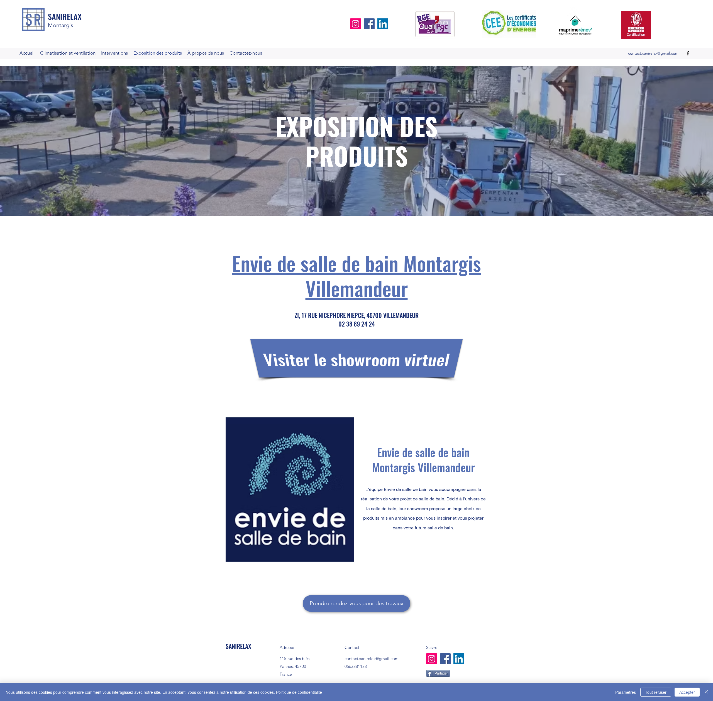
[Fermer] (706, 692)
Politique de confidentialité (299, 692)
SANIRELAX (65, 16)
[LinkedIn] (382, 23)
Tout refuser (655, 692)
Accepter (687, 692)
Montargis (60, 25)
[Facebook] (369, 23)
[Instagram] (355, 23)
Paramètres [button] (625, 692)
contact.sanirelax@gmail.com (653, 53)
